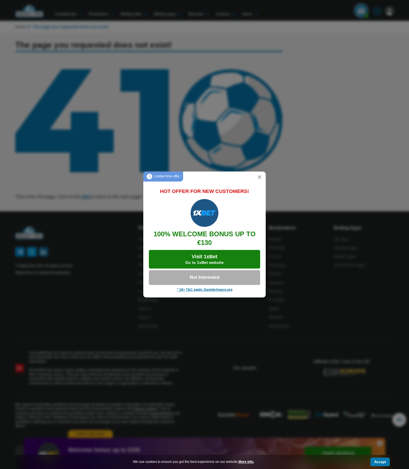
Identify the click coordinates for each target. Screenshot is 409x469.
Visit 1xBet (204, 259)
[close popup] (259, 178)
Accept (380, 462)
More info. (246, 462)
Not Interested (205, 277)
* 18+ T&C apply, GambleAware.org (204, 290)
